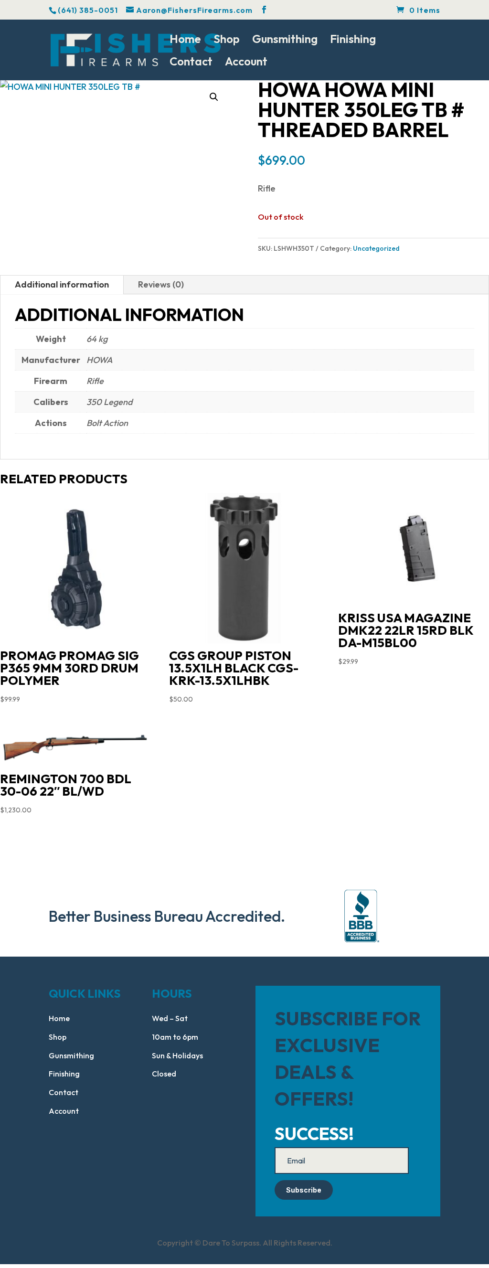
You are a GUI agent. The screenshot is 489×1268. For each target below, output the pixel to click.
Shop (226, 40)
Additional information (62, 284)
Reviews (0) (161, 284)
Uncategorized (376, 248)
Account (246, 63)
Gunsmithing (285, 40)
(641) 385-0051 (88, 10)
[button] (214, 97)
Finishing (353, 40)
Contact (191, 63)
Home (185, 40)
